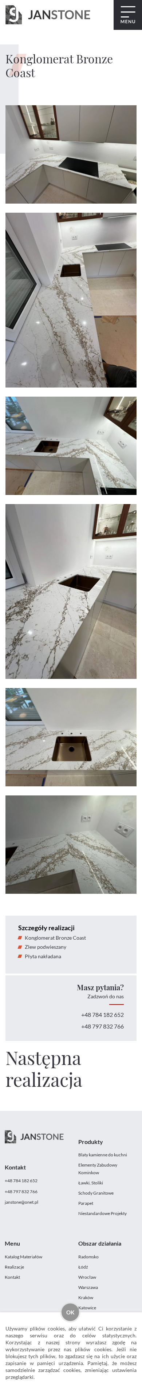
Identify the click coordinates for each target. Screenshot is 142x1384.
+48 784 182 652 (102, 1014)
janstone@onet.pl (21, 1202)
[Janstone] (47, 15)
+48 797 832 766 (102, 1026)
